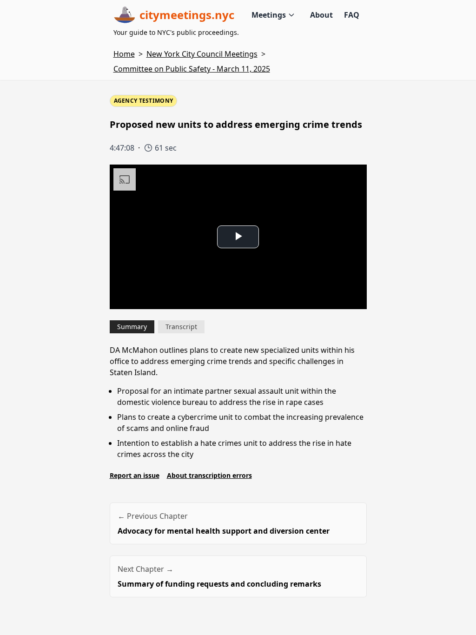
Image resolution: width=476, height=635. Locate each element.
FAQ (351, 15)
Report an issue (134, 475)
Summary (132, 326)
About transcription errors (209, 475)
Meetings (268, 15)
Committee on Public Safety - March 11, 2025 (191, 69)
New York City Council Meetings (202, 54)
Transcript (181, 326)
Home (124, 54)
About (321, 15)
